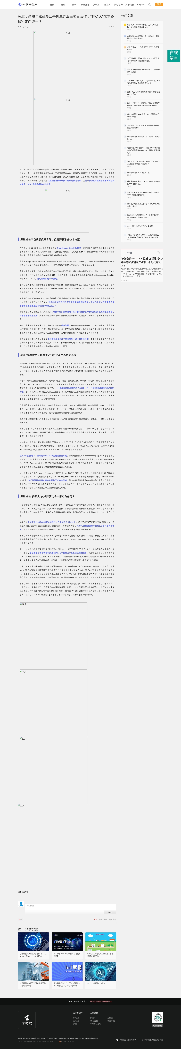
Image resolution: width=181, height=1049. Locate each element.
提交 (110, 912)
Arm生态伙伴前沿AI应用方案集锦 (140, 226)
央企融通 (110, 1018)
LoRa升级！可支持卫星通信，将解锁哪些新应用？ (100, 955)
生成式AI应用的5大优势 (96, 983)
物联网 (104, 271)
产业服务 (85, 5)
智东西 (92, 1018)
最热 (106, 919)
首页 (52, 5)
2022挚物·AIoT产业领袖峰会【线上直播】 (67, 955)
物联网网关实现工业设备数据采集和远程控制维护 (33, 984)
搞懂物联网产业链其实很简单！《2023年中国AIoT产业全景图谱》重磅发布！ (33, 955)
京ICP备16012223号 (67, 1041)
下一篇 (129, 253)
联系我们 (76, 1021)
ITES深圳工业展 (95, 1024)
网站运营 (118, 5)
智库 (63, 5)
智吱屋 (75, 1024)
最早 (101, 919)
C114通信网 (94, 1021)
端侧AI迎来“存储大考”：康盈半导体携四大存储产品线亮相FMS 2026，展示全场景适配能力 (143, 150)
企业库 (107, 5)
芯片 (80, 429)
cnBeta (92, 1027)
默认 (96, 919)
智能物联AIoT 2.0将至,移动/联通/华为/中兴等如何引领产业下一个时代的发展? (142, 262)
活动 (74, 5)
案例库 (96, 5)
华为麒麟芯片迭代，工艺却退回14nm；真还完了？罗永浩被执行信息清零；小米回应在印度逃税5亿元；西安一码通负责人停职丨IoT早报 (67, 984)
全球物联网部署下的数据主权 (138, 173)
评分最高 (112, 919)
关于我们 (129, 5)
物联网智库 (30, 4)
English (140, 5)
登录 (159, 4)
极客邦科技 (111, 1021)
